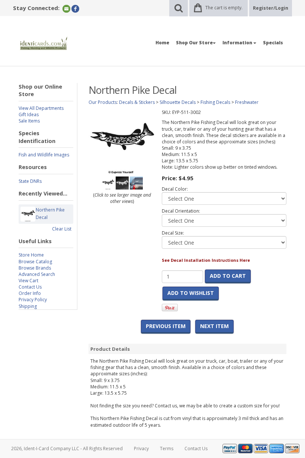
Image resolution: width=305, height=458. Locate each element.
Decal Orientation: (181, 211)
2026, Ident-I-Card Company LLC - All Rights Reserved (67, 448)
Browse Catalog (35, 261)
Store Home (31, 255)
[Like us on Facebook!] (75, 8)
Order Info (30, 293)
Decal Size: (173, 233)
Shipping (28, 306)
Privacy (141, 448)
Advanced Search (37, 274)
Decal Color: (175, 189)
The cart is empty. (224, 7)
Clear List (61, 229)
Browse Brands (35, 268)
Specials (273, 42)
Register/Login (270, 8)
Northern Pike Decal (50, 213)
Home (162, 42)
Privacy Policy (33, 299)
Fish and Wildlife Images (44, 155)
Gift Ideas (29, 114)
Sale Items (29, 121)
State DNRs (30, 181)
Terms (166, 448)
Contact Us (30, 287)
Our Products (103, 102)
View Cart (28, 280)
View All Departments (41, 108)
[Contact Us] (66, 8)
